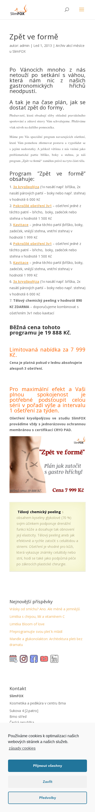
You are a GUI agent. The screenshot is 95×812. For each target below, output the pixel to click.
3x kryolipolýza (26, 186)
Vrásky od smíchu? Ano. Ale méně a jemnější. (45, 609)
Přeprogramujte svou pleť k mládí (36, 631)
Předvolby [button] (47, 798)
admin (24, 45)
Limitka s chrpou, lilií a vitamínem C (37, 616)
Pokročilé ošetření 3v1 (32, 205)
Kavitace (20, 224)
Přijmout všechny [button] (47, 766)
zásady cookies (22, 748)
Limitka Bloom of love (27, 624)
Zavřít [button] (47, 782)
